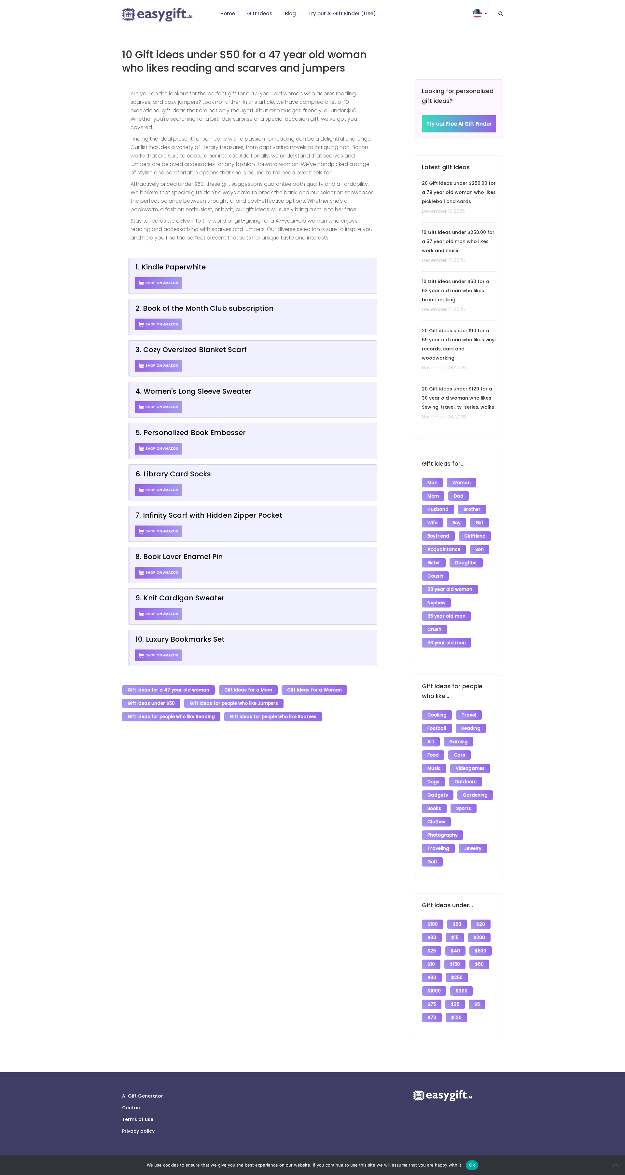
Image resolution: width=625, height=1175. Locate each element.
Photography (442, 835)
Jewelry (472, 848)
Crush (434, 629)
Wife (432, 523)
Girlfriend (475, 536)
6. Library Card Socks (173, 474)
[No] (617, 1165)
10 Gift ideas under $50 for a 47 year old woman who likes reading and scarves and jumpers (244, 61)
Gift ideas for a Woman (314, 690)
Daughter (466, 563)
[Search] (500, 13)
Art (430, 742)
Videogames (470, 768)
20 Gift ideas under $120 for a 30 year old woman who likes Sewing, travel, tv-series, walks (458, 398)
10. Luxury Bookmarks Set (180, 639)
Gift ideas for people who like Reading (171, 717)
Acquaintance (443, 549)
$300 (461, 991)
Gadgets (437, 795)
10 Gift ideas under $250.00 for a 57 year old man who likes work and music (458, 241)
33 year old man (446, 643)
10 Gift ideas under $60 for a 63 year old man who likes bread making (455, 290)
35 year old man (446, 616)
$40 (455, 951)
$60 (479, 964)
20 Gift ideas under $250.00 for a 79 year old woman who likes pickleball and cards (459, 192)
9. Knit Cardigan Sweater (180, 598)
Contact (132, 1107)
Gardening (475, 795)
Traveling (438, 848)
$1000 (434, 991)
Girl (479, 523)
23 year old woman (449, 589)
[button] (480, 14)
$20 (480, 924)
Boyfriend (438, 536)
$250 (457, 978)
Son (479, 549)
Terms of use (137, 1119)
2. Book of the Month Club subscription (204, 308)
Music (434, 768)
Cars (459, 755)
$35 (455, 1004)
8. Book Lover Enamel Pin (179, 556)
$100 (432, 924)
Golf (432, 862)
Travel (469, 715)
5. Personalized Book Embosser (190, 432)
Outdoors (465, 782)
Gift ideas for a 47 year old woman (168, 690)
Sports (463, 808)
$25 (431, 951)
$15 (454, 938)
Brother (472, 509)
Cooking (437, 715)
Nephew (436, 603)
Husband (438, 509)
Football (436, 728)
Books (434, 808)
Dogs (433, 782)
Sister (433, 563)
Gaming (458, 742)
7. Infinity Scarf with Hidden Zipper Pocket (208, 515)
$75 (431, 1004)
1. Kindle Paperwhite (170, 267)
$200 (479, 938)
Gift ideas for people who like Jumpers (234, 703)
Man (432, 483)
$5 (477, 1004)
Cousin (435, 576)
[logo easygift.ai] (157, 14)
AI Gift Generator (142, 1096)
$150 (455, 964)
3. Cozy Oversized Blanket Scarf (191, 349)
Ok (472, 1165)
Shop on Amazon (162, 282)
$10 (431, 964)
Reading (470, 728)
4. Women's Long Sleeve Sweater (193, 391)
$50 (457, 924)
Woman (461, 483)
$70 (431, 1018)
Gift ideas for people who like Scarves (273, 717)
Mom (433, 496)
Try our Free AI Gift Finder (459, 124)
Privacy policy (138, 1131)
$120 (456, 1018)
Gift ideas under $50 (151, 703)
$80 (431, 978)
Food (433, 755)
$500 (480, 951)
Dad (459, 496)
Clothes (436, 822)
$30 (431, 938)
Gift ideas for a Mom (248, 690)
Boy (456, 523)
